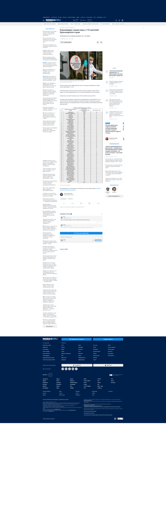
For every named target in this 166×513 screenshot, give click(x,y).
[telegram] (62, 369)
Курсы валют (89, 17)
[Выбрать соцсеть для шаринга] (101, 42)
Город (62, 351)
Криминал (80, 347)
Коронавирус (63, 198)
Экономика (110, 353)
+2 (97, 222)
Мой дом (80, 353)
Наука (79, 355)
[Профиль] (122, 20)
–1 (100, 230)
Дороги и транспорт (66, 353)
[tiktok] (76, 369)
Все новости (50, 29)
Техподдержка (46, 355)
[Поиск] (116, 20)
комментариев (67, 42)
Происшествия (96, 351)
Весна (62, 349)
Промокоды (99, 17)
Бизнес (63, 347)
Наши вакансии (46, 353)
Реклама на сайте (47, 345)
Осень (94, 347)
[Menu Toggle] (43, 20)
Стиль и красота (111, 347)
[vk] (66, 369)
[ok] (69, 369)
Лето (79, 351)
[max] (73, 369)
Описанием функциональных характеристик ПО (92, 405)
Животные (63, 357)
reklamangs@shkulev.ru (88, 400)
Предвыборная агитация (48, 357)
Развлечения (96, 355)
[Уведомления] (119, 20)
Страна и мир (111, 349)
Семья (94, 359)
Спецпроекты (111, 355)
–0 (100, 222)
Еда (62, 355)
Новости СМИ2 (64, 249)
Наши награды (46, 351)
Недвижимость (46, 17)
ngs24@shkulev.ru (57, 409)
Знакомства (54, 17)
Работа (94, 353)
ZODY (95, 17)
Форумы (65, 17)
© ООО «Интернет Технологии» (49, 418)
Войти (64, 240)
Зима (79, 345)
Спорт (109, 345)
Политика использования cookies (90, 411)
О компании (45, 349)
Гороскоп (82, 17)
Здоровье (63, 359)
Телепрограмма (71, 17)
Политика (95, 349)
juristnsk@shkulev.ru (72, 410)
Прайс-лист (45, 347)
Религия (95, 357)
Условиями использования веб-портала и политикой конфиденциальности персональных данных (102, 406)
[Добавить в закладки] (97, 42)
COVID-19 (70, 198)
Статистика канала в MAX (49, 359)
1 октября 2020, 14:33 (64, 38)
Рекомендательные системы (89, 413)
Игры (104, 17)
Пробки (83, 20)
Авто (62, 345)
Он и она (95, 345)
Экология (110, 351)
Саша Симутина (68, 193)
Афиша (77, 17)
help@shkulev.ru (51, 411)
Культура (80, 349)
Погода (60, 17)
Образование (81, 359)
